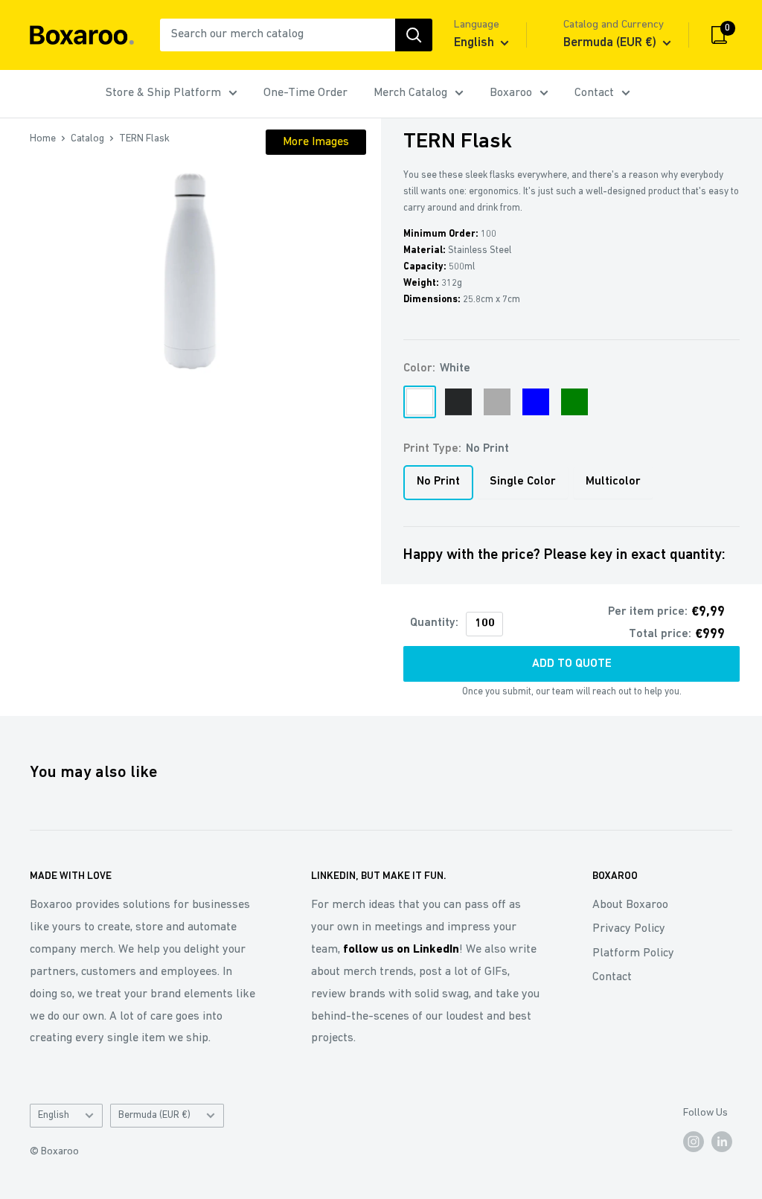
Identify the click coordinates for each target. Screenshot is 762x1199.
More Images (316, 142)
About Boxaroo (630, 905)
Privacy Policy (628, 929)
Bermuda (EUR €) (154, 1115)
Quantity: (434, 623)
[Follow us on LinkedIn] (721, 1141)
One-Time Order (305, 93)
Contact (594, 93)
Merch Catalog (410, 93)
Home (43, 138)
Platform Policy (633, 953)
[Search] (413, 35)
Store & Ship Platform (163, 93)
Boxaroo (511, 93)
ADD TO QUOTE (572, 664)
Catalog (87, 138)
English (53, 1115)
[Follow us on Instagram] (693, 1141)
